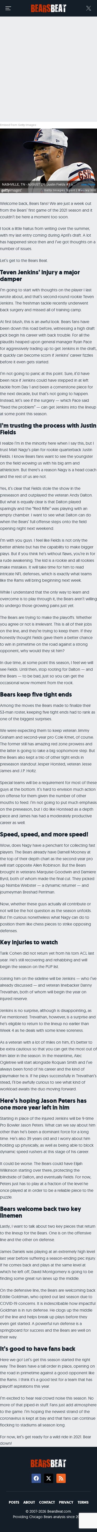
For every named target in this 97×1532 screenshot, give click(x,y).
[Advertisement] (48, 69)
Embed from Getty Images (18, 125)
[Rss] (61, 1478)
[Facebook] (36, 1478)
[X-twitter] (48, 1478)
